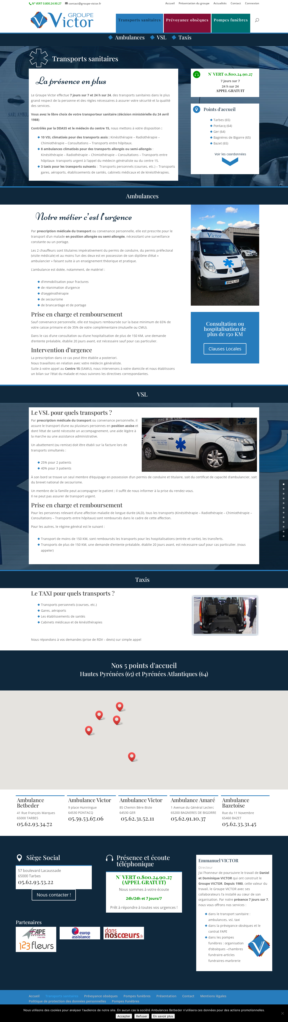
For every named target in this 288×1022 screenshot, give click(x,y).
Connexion (252, 3)
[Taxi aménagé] (225, 634)
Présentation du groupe (194, 3)
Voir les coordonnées (230, 154)
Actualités (220, 3)
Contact (236, 3)
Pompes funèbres (231, 19)
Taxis (184, 37)
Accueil (170, 3)
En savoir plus (163, 1016)
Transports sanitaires (139, 19)
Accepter (123, 1016)
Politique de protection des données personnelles (67, 1001)
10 (283, 531)
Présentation (166, 996)
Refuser (141, 1016)
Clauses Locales (225, 349)
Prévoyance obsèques (187, 19)
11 (283, 536)
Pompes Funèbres (125, 1001)
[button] (118, 720)
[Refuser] (282, 1013)
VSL (161, 37)
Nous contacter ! (54, 895)
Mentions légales (213, 996)
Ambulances (130, 37)
